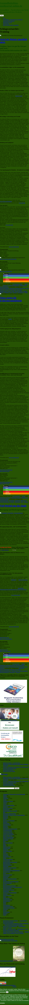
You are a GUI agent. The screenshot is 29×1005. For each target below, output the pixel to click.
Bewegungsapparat (10, 665)
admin (26, 284)
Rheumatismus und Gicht (9, 885)
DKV (27, 288)
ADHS (5, 795)
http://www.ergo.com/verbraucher (8, 259)
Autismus (5, 806)
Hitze (4, 844)
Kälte (13, 291)
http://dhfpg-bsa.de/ (4, 471)
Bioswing (12, 669)
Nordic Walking (19, 291)
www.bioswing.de (15, 595)
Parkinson (5, 877)
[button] (5, 274)
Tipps (22, 502)
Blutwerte (5, 816)
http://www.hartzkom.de (6, 271)
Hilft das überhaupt (7, 842)
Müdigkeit (17, 502)
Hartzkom (19, 289)
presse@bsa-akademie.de (6, 470)
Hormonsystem (7, 847)
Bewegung (11, 500)
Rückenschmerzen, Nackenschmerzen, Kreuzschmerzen (13, 666)
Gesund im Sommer (16, 497)
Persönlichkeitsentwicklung (9, 878)
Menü (2, 15)
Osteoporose (6, 876)
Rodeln (2, 292)
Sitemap (14, 986)
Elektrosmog (6, 823)
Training (15, 292)
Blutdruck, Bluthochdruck (9, 813)
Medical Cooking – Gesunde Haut (11, 763)
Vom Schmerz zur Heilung (6, 961)
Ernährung (17, 500)
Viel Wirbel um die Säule (13, 505)
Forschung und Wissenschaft (10, 829)
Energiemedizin (7, 824)
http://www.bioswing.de (6, 639)
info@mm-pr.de (4, 650)
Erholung (8, 497)
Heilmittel (5, 840)
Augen (4, 804)
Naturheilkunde (7, 869)
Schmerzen (12, 672)
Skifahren (6, 292)
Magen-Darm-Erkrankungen (10, 862)
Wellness (5, 913)
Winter (26, 292)
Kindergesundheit (7, 851)
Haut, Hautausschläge (8, 837)
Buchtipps (5, 818)
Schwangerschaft (7, 895)
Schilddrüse (6, 891)
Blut (4, 812)
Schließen (2, 1003)
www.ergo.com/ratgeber (6, 201)
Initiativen (5, 849)
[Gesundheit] (3, 982)
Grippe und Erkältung (13, 285)
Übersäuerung (6, 905)
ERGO (7, 289)
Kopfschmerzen (7, 856)
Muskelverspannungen (5, 671)
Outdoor (25, 291)
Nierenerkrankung (7, 874)
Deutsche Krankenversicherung (17, 288)
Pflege (4, 880)
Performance (15, 671)
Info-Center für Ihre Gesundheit (11, 25)
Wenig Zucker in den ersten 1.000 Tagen (13, 932)
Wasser (5, 910)
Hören (4, 845)
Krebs (4, 858)
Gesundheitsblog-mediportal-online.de (11, 4)
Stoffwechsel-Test (7, 899)
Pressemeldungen (4, 287)
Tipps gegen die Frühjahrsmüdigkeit (11, 299)
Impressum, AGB (7, 22)
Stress (4, 902)
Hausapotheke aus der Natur (7, 939)
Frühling (12, 502)
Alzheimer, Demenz (8, 801)
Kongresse (5, 855)
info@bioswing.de (4, 637)
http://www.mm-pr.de (5, 651)
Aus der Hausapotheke (8, 805)
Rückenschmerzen (23, 579)
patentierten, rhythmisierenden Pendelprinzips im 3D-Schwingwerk (13, 589)
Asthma (5, 802)
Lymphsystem (6, 860)
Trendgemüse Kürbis (8, 770)
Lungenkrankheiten (8, 859)
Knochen (5, 854)
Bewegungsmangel (4, 288)
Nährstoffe (5, 866)
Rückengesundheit (23, 671)
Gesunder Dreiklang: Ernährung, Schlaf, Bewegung (15, 923)
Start (4, 18)
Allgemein (5, 285)
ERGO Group (12, 289)
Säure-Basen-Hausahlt (8, 890)
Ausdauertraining (4, 500)
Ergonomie (18, 669)
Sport (11, 292)
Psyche (5, 884)
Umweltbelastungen (8, 906)
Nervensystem (6, 872)
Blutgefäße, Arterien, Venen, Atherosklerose (14, 815)
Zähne (4, 914)
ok (7, 992)
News (4, 873)
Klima (4, 852)
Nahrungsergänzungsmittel (9, 867)
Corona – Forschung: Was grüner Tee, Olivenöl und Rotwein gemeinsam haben (15, 767)
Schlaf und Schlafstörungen (10, 892)
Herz (4, 841)
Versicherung (20, 292)
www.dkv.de (22, 203)
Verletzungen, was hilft (8, 908)
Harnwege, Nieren (7, 836)
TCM (4, 903)
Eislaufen (2, 289)
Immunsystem (18, 96)
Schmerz (2, 668)
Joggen (9, 291)
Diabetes (5, 822)
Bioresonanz (6, 809)
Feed (5, 774)
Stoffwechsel (6, 898)
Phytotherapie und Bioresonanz (10, 881)
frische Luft (23, 500)
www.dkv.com (9, 225)
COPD (4, 819)
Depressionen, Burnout (8, 820)
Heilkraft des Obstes (8, 838)
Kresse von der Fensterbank (10, 926)
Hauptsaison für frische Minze (10, 920)
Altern (4, 800)
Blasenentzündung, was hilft (10, 811)
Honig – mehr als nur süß (9, 929)
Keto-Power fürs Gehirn (9, 771)
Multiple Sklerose (7, 865)
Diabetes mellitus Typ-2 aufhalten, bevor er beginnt (16, 932)
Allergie (5, 797)
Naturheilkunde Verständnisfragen (11, 870)
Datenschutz (6, 23)
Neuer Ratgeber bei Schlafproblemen (14, 925)
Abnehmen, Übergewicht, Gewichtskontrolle (14, 794)
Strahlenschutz (6, 901)
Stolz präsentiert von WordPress (8, 985)
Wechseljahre (6, 912)
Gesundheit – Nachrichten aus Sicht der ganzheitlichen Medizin (12, 20)
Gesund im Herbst (7, 831)
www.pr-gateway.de (14, 246)
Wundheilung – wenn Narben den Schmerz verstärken (15, 929)
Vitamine (5, 909)
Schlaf (10, 319)
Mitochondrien (6, 863)
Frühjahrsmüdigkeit (5, 502)
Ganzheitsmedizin (7, 830)
